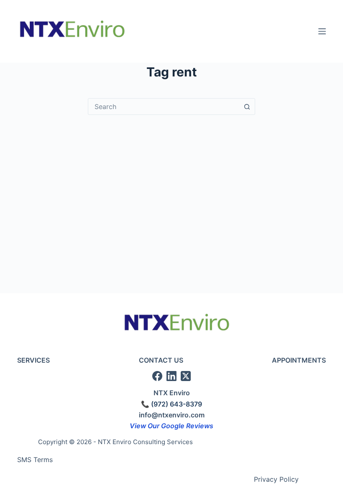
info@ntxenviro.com (172, 415)
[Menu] (322, 31)
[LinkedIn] (171, 376)
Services (33, 360)
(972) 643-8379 (176, 404)
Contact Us (161, 360)
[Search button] (247, 106)
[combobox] (163, 106)
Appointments (299, 360)
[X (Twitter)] (186, 376)
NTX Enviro (172, 393)
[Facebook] (157, 376)
